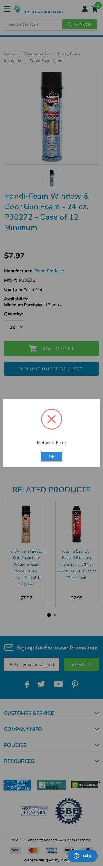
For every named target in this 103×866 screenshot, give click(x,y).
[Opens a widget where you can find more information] (82, 856)
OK (51, 456)
